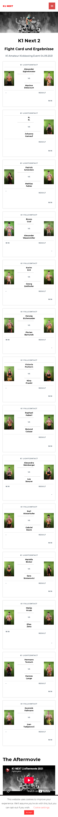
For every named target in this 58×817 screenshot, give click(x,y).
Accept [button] (29, 812)
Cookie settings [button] (41, 807)
